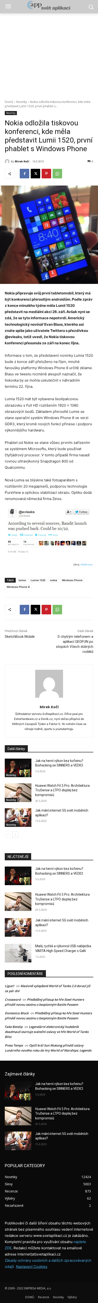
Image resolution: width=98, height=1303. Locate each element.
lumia (22, 580)
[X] (35, 173)
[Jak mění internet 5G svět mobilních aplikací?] (18, 817)
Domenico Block (17, 1013)
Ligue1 (9, 986)
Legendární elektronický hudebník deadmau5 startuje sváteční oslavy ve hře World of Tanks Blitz (46, 1032)
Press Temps (14, 1045)
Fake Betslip (14, 1027)
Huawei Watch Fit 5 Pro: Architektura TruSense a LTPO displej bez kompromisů (62, 790)
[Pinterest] (46, 173)
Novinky (21, 102)
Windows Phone (72, 580)
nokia (53, 580)
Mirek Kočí (22, 161)
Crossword (13, 999)
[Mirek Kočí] (8, 161)
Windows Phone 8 (18, 587)
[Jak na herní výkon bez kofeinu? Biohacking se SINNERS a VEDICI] (18, 768)
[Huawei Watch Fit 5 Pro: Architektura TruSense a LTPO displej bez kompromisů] (18, 792)
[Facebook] (24, 173)
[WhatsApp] (57, 173)
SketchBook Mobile (20, 636)
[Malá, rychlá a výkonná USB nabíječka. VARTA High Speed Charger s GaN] (18, 953)
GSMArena (86, 564)
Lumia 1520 (38, 580)
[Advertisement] (49, 54)
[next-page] (15, 835)
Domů (9, 102)
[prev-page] (8, 835)
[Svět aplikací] (48, 6)
